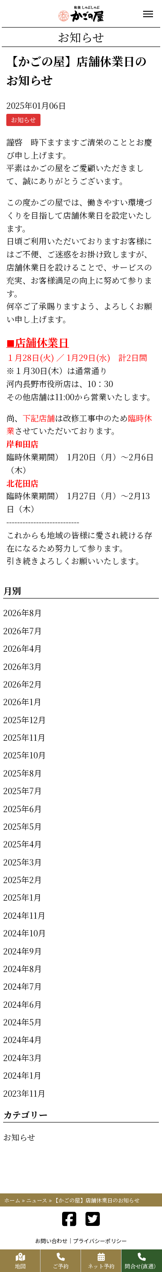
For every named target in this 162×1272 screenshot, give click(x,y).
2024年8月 (22, 968)
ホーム (12, 1200)
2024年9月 (22, 951)
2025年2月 (22, 879)
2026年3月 (22, 666)
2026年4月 (22, 648)
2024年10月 (24, 933)
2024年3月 (22, 1057)
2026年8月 (22, 612)
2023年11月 (24, 1093)
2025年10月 (24, 755)
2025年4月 (22, 844)
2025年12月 (24, 719)
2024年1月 (22, 1075)
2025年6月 (22, 808)
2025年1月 (22, 897)
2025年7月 (22, 790)
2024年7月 (22, 986)
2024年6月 (22, 1004)
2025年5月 (22, 826)
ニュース (36, 1200)
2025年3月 (22, 862)
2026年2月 (22, 684)
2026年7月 (22, 630)
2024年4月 (22, 1039)
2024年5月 (22, 1022)
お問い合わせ (51, 1240)
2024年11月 (24, 915)
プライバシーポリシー (100, 1240)
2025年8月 (22, 773)
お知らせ (19, 1137)
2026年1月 (22, 701)
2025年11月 (24, 737)
